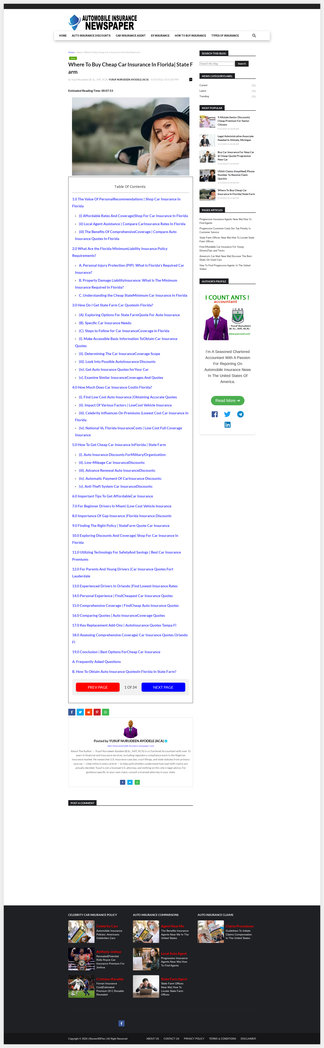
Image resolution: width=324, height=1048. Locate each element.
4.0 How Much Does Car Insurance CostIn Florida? (112, 387)
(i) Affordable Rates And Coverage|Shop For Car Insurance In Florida (133, 216)
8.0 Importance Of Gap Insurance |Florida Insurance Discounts (121, 516)
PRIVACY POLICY (194, 1038)
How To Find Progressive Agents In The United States (225, 267)
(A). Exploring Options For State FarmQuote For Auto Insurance (129, 315)
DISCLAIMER (248, 1038)
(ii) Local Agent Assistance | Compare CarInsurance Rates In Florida (132, 224)
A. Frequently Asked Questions (96, 662)
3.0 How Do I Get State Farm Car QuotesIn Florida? (112, 305)
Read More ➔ (227, 400)
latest (79, 52)
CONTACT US (171, 1038)
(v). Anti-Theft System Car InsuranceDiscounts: (116, 486)
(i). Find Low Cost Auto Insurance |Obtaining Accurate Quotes (128, 397)
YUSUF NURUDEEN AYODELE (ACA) (136, 741)
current (228, 85)
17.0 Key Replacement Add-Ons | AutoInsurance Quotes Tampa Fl (124, 625)
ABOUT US (152, 1038)
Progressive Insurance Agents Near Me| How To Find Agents (225, 221)
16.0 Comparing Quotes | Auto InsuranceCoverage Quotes (118, 615)
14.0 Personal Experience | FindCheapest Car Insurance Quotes (122, 596)
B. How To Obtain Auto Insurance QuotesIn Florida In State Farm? (124, 672)
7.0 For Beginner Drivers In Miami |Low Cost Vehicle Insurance (121, 506)
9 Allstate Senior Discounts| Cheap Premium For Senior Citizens (234, 121)
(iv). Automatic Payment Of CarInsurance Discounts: (120, 478)
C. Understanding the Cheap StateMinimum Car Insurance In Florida (133, 295)
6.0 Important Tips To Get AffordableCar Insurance (112, 496)
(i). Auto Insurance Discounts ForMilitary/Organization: (122, 455)
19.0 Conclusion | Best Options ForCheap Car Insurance (116, 652)
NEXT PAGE (163, 687)
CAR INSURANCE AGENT (131, 35)
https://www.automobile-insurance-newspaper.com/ (130, 746)
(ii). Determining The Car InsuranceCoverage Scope (119, 354)
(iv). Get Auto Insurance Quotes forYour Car (114, 369)
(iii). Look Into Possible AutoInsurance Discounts (117, 362)
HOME (63, 35)
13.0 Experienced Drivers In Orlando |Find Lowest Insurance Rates (125, 586)
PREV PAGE (98, 687)
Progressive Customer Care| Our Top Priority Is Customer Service (225, 230)
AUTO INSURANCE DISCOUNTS (91, 35)
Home (71, 52)
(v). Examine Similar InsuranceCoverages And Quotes (121, 377)
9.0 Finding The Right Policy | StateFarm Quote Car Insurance (121, 526)
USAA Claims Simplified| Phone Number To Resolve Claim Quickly (236, 175)
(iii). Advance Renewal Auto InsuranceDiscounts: (117, 470)
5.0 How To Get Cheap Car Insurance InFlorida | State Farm (119, 445)
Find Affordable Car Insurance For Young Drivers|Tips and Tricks (222, 248)
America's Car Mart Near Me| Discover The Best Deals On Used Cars (226, 258)
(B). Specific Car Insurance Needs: (105, 323)
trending (228, 96)
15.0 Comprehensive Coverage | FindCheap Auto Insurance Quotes (125, 605)
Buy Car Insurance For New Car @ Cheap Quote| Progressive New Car (236, 155)
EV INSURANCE (160, 35)
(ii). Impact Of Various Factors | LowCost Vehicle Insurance (125, 405)
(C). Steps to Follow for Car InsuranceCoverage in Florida (124, 331)
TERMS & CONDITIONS (222, 1038)
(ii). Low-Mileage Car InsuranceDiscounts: (112, 462)
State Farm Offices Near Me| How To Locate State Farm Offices (227, 239)
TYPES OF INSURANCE (225, 35)
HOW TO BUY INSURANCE (190, 35)
